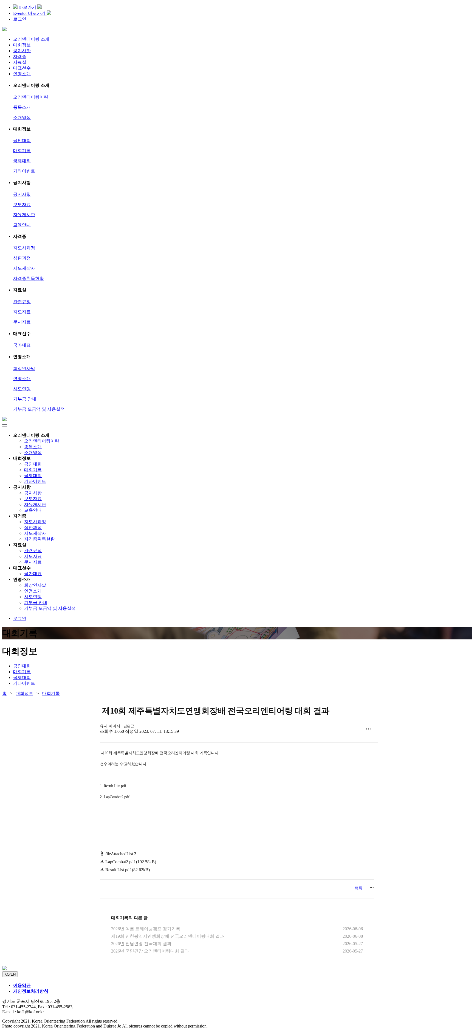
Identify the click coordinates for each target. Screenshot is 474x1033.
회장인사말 (24, 368)
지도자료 (22, 312)
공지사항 (22, 50)
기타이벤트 (24, 171)
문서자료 (22, 322)
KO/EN (10, 974)
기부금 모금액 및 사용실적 (39, 409)
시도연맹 (22, 388)
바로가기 (27, 7)
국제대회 (22, 160)
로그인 (19, 19)
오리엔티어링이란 (30, 97)
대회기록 (22, 150)
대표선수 (22, 68)
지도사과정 (24, 248)
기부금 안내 (24, 399)
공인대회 (22, 140)
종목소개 (22, 107)
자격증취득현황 (28, 278)
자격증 (19, 56)
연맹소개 (22, 73)
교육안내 (22, 224)
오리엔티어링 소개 (31, 39)
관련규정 (22, 301)
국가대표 (22, 345)
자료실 (19, 62)
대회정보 (22, 45)
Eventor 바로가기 (30, 13)
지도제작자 (24, 268)
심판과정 (22, 258)
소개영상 (22, 117)
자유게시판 (24, 214)
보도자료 (22, 204)
